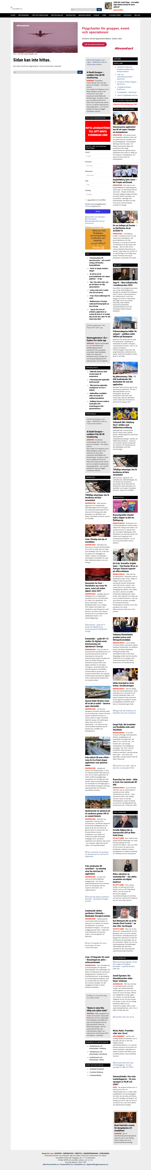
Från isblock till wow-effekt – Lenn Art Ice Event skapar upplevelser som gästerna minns (97, 761)
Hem (15, 54)
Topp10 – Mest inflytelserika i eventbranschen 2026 (125, 284)
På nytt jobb (118, 838)
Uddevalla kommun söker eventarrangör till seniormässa (98, 374)
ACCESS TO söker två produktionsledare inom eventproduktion (125, 69)
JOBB (105, 15)
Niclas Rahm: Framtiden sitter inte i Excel (123, 1032)
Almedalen (118, 984)
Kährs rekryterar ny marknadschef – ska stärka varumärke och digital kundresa (125, 878)
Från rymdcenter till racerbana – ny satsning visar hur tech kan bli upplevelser (95, 870)
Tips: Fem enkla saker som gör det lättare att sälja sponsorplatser (98, 284)
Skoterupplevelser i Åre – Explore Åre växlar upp (97, 339)
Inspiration (72, 15)
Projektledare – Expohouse (127, 92)
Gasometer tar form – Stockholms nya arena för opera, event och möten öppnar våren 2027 (96, 587)
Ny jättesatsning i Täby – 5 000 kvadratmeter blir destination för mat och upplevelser (124, 380)
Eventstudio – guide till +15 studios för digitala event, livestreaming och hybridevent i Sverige (96, 642)
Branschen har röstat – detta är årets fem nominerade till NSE (125, 782)
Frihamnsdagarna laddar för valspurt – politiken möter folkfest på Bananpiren (125, 334)
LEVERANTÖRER (116, 15)
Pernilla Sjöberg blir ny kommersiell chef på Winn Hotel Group (124, 833)
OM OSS (138, 15)
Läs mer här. (88, 1160)
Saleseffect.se (79, 1164)
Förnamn (88, 162)
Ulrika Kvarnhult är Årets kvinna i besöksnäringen (123, 684)
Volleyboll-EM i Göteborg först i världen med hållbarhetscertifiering (123, 425)
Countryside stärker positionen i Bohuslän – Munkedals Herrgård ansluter (97, 913)
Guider (97, 15)
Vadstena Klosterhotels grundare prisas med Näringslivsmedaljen (123, 637)
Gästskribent (119, 1036)
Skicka (98, 211)
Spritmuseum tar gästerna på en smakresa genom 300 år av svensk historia (97, 813)
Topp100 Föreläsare (40, 15)
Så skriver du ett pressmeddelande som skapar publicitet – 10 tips (99, 276)
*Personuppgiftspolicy (93, 206)
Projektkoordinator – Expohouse (124, 88)
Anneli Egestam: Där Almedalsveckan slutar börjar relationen (123, 978)
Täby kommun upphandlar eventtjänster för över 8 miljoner (98, 387)
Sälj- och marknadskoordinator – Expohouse (125, 76)
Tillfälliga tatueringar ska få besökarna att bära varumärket (97, 498)
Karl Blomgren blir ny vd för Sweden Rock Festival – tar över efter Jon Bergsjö (124, 923)
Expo (115, 1087)
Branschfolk (118, 523)
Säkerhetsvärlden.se (51, 1164)
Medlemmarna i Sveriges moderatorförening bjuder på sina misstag (99, 303)
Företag (88, 190)
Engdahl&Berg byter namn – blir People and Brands (125, 181)
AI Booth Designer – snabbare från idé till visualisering (95, 75)
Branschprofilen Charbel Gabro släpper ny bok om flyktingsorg (123, 517)
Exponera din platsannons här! (125, 104)
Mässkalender (85, 15)
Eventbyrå (117, 135)
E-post (87, 152)
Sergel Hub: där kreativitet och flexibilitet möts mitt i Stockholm (124, 727)
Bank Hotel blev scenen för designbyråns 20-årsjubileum (124, 1128)
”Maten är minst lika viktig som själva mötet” (97, 1009)
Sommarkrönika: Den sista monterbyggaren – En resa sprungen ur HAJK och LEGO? (124, 1080)
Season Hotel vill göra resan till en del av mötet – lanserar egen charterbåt (97, 703)
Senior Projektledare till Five (127, 95)
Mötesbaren (24, 15)
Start (14, 15)
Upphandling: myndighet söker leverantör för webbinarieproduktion (98, 395)
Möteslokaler (58, 15)
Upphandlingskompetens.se (97, 1164)
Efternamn (89, 171)
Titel (86, 181)
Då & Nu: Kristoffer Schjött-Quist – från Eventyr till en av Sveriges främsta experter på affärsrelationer (125, 567)
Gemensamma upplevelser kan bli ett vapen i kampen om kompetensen (124, 129)
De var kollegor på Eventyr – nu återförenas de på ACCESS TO (125, 228)
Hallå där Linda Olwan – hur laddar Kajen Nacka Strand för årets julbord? (126, 4)
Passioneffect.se (66, 1164)
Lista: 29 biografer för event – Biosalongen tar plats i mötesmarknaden (97, 960)
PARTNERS (128, 15)
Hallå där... (119, 10)
